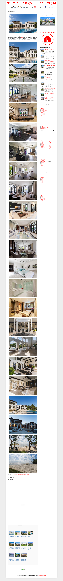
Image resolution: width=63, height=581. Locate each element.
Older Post (36, 566)
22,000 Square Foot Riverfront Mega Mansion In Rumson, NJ (49, 93)
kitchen (22, 37)
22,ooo (50, 139)
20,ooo (50, 141)
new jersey (42, 192)
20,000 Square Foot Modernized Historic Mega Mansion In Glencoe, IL (49, 88)
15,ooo (50, 146)
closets (42, 112)
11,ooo (50, 150)
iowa (41, 183)
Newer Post (9, 566)
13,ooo (50, 148)
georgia (42, 139)
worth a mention (43, 128)
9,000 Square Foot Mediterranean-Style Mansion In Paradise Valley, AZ (49, 61)
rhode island (42, 160)
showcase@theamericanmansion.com (42, 575)
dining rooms (43, 113)
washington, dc (43, 167)
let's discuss (42, 126)
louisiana (42, 145)
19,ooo (50, 142)
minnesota (42, 149)
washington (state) (43, 166)
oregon (42, 158)
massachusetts (43, 147)
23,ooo (50, 138)
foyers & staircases (43, 115)
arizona (42, 174)
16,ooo (50, 145)
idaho (42, 140)
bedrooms (42, 109)
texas (41, 163)
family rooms (43, 114)
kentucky (42, 144)
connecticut (42, 177)
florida (42, 138)
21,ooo (50, 140)
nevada (42, 191)
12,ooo (50, 149)
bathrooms (42, 108)
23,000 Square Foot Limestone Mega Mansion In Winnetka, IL (49, 77)
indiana (42, 142)
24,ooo (50, 137)
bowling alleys (43, 111)
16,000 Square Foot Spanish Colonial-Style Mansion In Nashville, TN (49, 83)
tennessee (42, 162)
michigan (42, 148)
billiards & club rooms (44, 110)
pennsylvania (43, 159)
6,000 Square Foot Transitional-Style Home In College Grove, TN (49, 71)
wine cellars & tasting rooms (45, 122)
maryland (42, 146)
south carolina (43, 161)
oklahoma (42, 157)
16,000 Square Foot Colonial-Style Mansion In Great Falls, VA (49, 50)
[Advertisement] (23, 515)
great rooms (42, 116)
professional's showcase (44, 127)
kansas (42, 143)
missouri (42, 150)
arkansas (42, 175)
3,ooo (49, 157)
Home (23, 566)
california (42, 176)
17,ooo (50, 144)
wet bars (42, 121)
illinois (42, 141)
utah (41, 164)
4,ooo (49, 156)
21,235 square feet (17, 35)
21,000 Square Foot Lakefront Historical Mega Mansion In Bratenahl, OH (48, 98)
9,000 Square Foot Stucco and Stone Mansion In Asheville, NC (49, 66)
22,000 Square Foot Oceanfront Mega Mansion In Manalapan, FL (49, 55)
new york (42, 193)
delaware (42, 137)
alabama (42, 173)
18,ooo (50, 143)
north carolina (43, 155)
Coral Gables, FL (22, 34)
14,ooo (50, 147)
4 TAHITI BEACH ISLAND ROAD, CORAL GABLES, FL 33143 (20, 474)
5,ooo (49, 155)
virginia (42, 165)
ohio (41, 156)
